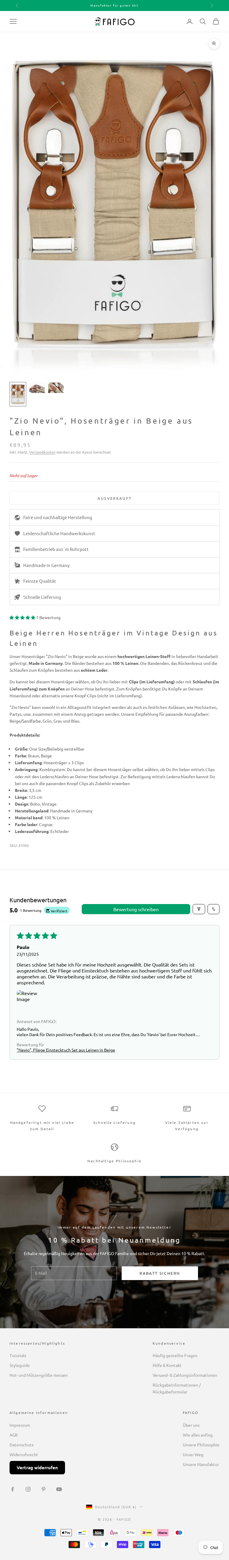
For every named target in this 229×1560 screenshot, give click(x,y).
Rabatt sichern (160, 1273)
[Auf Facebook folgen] (13, 1489)
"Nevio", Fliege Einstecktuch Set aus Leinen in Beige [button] (66, 1049)
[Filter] (199, 909)
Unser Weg (193, 1454)
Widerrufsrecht (24, 1454)
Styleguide (20, 1365)
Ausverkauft (115, 498)
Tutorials (18, 1355)
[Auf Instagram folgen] (28, 1489)
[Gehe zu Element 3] (56, 388)
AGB (14, 1434)
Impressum (20, 1425)
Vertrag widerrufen (37, 1467)
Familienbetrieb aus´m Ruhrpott (56, 549)
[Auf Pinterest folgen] (44, 1489)
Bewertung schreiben (136, 909)
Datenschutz (22, 1444)
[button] (23, 617)
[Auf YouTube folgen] (59, 1489)
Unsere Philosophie (201, 1444)
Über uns (191, 1425)
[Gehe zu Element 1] (18, 394)
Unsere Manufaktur (201, 1464)
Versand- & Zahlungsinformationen (185, 1375)
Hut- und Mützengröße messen (39, 1375)
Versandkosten (42, 452)
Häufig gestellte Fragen (175, 1355)
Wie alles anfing (198, 1434)
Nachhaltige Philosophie (114, 1160)
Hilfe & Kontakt (167, 1365)
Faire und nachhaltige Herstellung (57, 517)
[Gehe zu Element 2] (37, 388)
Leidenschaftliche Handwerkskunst (59, 533)
